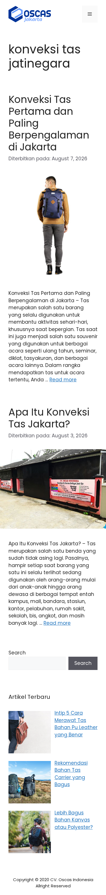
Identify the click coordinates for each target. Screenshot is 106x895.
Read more (63, 379)
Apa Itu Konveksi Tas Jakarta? (48, 418)
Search (17, 652)
